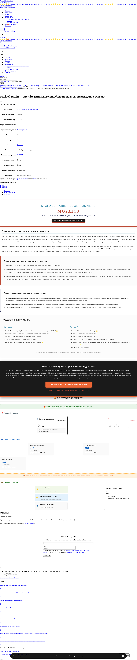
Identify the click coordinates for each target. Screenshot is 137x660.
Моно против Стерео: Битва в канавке (9, 607)
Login (2, 76)
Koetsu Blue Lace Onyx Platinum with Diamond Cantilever (13, 585)
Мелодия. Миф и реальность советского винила (11, 600)
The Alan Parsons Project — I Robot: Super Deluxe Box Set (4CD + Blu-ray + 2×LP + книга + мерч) (22, 641)
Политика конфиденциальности (10, 651)
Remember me (17, 81)
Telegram (4, 186)
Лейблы (16, 578)
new (34, 179)
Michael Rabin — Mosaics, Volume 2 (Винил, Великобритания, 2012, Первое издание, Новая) (29, 85)
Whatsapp (4, 187)
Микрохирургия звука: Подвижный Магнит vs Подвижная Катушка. (16, 592)
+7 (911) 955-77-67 (7, 1)
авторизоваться (29, 523)
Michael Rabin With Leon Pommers (27, 109)
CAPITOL (20, 155)
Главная (2, 87)
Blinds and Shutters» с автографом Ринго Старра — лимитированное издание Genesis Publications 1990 (24, 633)
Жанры (11, 578)
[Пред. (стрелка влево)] (0, 659)
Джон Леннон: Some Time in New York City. (10, 626)
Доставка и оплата (9, 192)
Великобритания (22, 130)
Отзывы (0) (7, 194)
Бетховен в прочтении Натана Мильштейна (10, 618)
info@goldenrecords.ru (8, 7)
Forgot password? (5, 81)
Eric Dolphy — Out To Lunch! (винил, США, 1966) (74, 85)
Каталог (7, 87)
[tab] (70, 191)
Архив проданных (16, 87)
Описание (7, 191)
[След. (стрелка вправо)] (2, 659)
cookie (25, 656)
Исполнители (4, 578)
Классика (20, 145)
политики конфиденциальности (76, 552)
